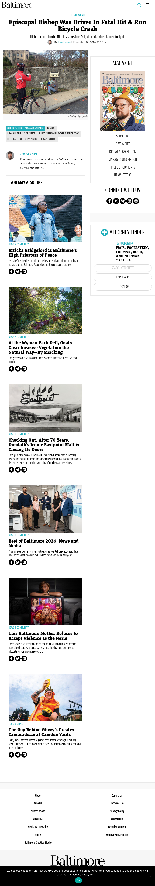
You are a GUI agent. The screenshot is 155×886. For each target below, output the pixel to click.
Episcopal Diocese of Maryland (22, 139)
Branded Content (117, 827)
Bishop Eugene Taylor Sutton (21, 133)
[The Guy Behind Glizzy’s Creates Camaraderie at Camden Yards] (45, 697)
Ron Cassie (64, 42)
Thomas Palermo (48, 139)
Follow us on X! (116, 201)
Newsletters (122, 175)
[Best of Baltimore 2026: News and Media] (45, 509)
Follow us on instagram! (136, 201)
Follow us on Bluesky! (123, 201)
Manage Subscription (122, 160)
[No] (150, 876)
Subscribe (122, 136)
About (38, 795)
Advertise (38, 819)
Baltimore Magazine (76, 5)
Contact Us (117, 795)
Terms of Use (117, 803)
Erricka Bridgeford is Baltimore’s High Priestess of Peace (43, 253)
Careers (38, 803)
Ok (78, 880)
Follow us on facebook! (109, 201)
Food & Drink (16, 723)
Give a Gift (123, 144)
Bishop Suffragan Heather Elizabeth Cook (59, 133)
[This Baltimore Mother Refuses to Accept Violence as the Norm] (45, 601)
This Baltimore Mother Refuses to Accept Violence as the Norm (43, 636)
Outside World (77, 15)
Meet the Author (28, 154)
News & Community (34, 128)
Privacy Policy (117, 811)
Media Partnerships (38, 827)
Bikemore (50, 128)
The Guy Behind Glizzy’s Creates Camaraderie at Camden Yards (41, 732)
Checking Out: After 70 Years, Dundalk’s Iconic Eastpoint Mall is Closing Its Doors (44, 445)
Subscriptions (38, 811)
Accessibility (117, 819)
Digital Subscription (122, 152)
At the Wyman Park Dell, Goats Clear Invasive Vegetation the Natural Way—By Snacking (40, 348)
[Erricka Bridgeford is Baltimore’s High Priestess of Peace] (45, 218)
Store (38, 834)
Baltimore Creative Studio (38, 842)
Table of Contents (123, 167)
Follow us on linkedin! (129, 201)
